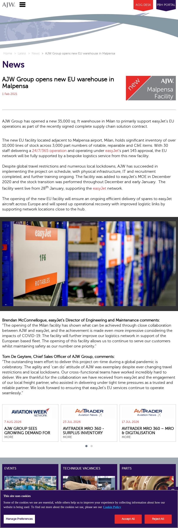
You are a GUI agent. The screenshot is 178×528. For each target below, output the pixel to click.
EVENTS (10, 468)
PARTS (127, 468)
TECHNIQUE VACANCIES (81, 468)
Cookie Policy (112, 507)
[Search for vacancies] (96, 483)
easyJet (112, 150)
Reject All (158, 518)
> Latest (20, 53)
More (8, 437)
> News (34, 53)
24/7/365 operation (49, 150)
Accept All (128, 518)
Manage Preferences (19, 518)
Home (7, 53)
